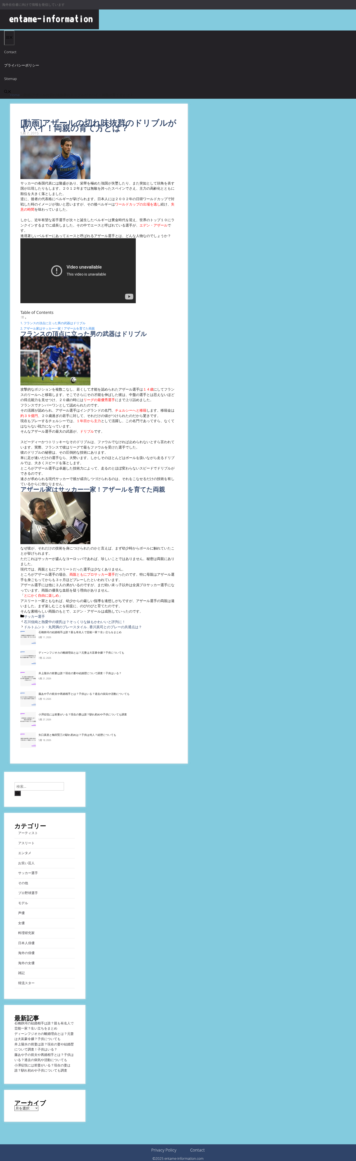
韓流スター (26, 983)
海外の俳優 (26, 953)
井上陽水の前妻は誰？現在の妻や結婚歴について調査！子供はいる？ (80, 673)
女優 (21, 923)
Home (15, 95)
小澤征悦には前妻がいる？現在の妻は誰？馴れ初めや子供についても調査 (83, 714)
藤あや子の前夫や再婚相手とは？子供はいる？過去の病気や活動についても (84, 694)
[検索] (17, 793)
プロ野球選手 (28, 893)
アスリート (26, 843)
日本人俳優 (26, 943)
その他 (23, 883)
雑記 (21, 973)
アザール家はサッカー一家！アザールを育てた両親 (59, 328)
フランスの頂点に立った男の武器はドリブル (54, 323)
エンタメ (24, 853)
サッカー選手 (34, 616)
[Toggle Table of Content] (23, 318)
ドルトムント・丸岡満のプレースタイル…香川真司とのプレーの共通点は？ (83, 627)
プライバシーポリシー (21, 65)
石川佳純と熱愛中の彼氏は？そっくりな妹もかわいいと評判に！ (74, 621)
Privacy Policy (163, 1150)
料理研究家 (26, 933)
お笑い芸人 (26, 863)
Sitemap (10, 78)
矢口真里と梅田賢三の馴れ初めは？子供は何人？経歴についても (77, 735)
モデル (23, 903)
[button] (7, 92)
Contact (10, 51)
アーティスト (28, 833)
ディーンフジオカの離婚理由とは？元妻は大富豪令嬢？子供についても (81, 652)
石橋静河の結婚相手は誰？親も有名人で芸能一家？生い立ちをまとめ (80, 632)
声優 (21, 913)
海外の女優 (26, 963)
